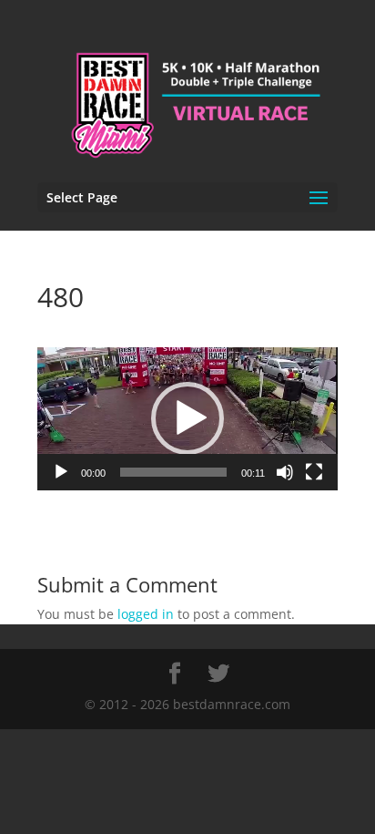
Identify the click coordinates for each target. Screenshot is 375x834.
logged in (145, 614)
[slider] (173, 472)
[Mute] (285, 472)
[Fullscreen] (314, 472)
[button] (187, 418)
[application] (187, 418)
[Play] (61, 472)
